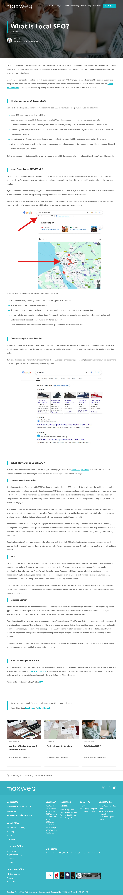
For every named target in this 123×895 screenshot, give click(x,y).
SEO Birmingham (52, 828)
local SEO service (38, 671)
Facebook (29, 708)
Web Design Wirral (67, 810)
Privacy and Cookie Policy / (89, 853)
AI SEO (66, 6)
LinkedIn (47, 708)
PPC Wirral (84, 806)
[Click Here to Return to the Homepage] (19, 8)
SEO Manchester (52, 830)
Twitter (39, 708)
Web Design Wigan (67, 818)
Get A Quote (109, 6)
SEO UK (49, 819)
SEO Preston (50, 822)
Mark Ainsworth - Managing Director (26, 41)
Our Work (97, 6)
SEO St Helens (51, 817)
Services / (75, 853)
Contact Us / (58, 853)
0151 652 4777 (24, 807)
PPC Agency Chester (88, 811)
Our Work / (67, 853)
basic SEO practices (80, 470)
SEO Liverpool (51, 809)
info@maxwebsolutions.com (19, 815)
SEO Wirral (50, 806)
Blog (89, 6)
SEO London (50, 833)
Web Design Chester (68, 815)
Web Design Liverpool (68, 813)
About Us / (50, 853)
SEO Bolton (50, 825)
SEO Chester (50, 811)
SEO (13, 22)
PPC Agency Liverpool (88, 809)
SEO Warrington (52, 814)
